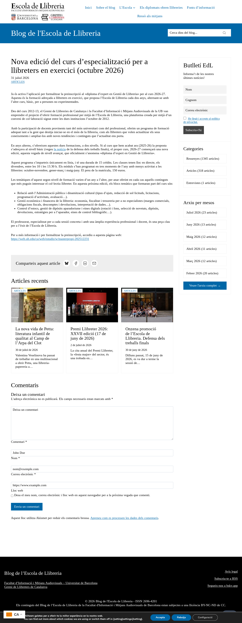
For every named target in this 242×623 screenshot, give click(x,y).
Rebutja (181, 617)
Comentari (19, 442)
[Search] (224, 33)
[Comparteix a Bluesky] (66, 263)
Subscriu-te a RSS (226, 578)
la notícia (60, 149)
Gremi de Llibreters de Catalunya (25, 587)
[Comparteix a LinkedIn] (85, 263)
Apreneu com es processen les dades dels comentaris (124, 518)
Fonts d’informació (201, 7)
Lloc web (17, 490)
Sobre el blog (105, 7)
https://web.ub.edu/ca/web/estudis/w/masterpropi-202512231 (50, 239)
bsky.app (232, 585)
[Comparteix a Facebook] (75, 263)
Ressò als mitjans (149, 16)
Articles (18, 81)
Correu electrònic (23, 474)
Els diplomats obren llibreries (161, 7)
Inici (88, 7)
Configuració (205, 617)
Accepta (160, 617)
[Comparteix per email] (94, 263)
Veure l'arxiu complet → (205, 285)
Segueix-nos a (216, 585)
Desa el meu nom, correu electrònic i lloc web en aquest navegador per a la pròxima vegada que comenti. (82, 495)
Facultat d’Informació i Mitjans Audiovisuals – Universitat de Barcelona (50, 583)
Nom (15, 458)
